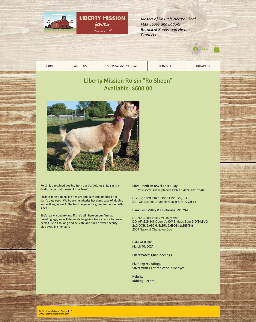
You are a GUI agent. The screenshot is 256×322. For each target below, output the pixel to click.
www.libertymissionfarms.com (54, 314)
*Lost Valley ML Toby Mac (158, 217)
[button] (216, 49)
